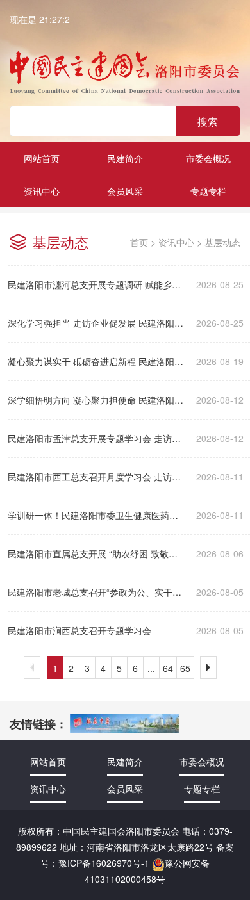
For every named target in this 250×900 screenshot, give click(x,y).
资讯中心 (176, 242)
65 (185, 668)
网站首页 (42, 158)
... (151, 668)
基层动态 (222, 242)
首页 (139, 242)
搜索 (207, 121)
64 (168, 668)
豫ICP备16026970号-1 (103, 862)
